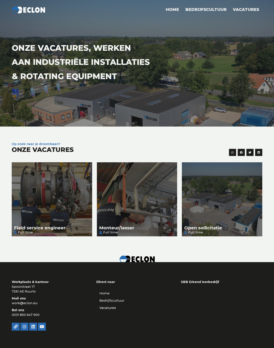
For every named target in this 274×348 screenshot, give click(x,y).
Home (172, 9)
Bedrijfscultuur (206, 9)
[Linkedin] (33, 327)
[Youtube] (42, 327)
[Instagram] (24, 327)
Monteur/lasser (116, 227)
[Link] (16, 327)
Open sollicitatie (203, 227)
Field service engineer (39, 227)
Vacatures (246, 9)
